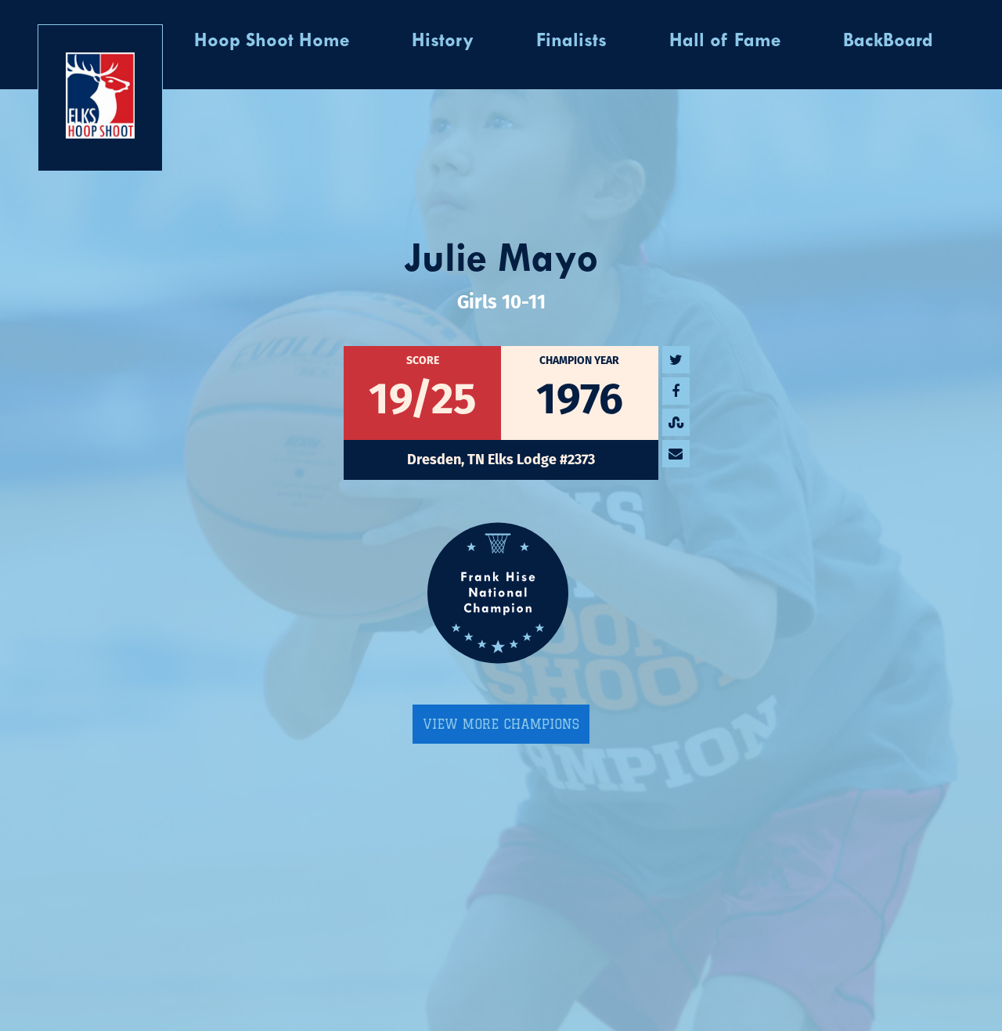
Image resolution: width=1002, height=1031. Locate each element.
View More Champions (501, 724)
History (443, 41)
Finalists (571, 41)
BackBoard (888, 41)
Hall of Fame (724, 41)
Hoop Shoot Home (271, 41)
